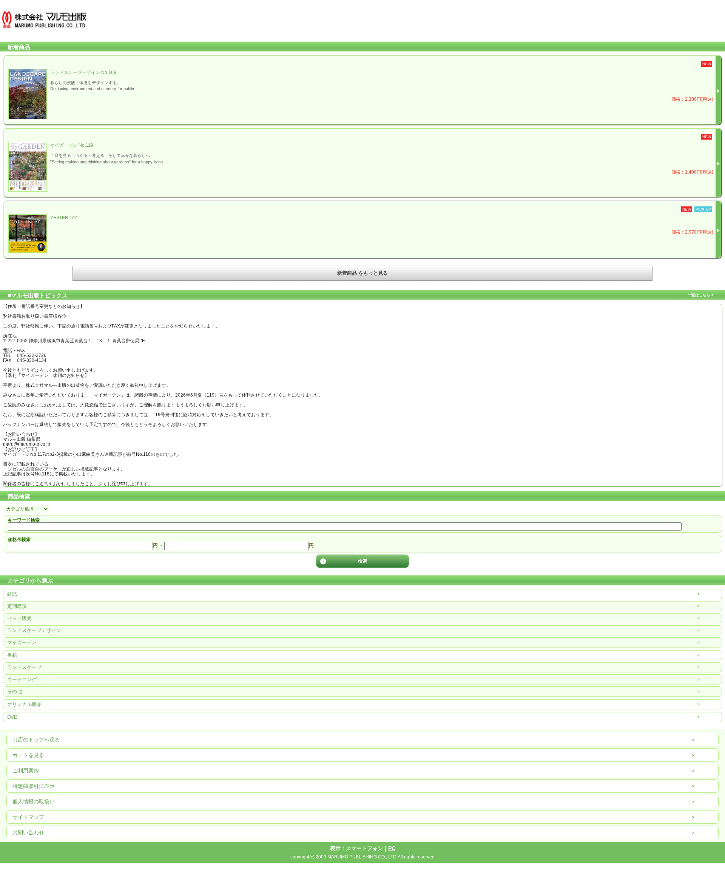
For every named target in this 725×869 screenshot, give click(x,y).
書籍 (12, 655)
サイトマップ (28, 817)
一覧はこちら (699, 295)
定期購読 (17, 606)
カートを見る (28, 755)
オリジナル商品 (24, 704)
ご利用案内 (25, 770)
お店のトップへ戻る (36, 740)
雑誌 (12, 594)
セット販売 (19, 618)
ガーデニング (22, 679)
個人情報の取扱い (33, 801)
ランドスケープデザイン (34, 630)
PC (391, 848)
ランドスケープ (24, 667)
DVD (12, 717)
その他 (14, 691)
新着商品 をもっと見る (362, 273)
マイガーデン (22, 642)
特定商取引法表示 (33, 786)
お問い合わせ (28, 832)
